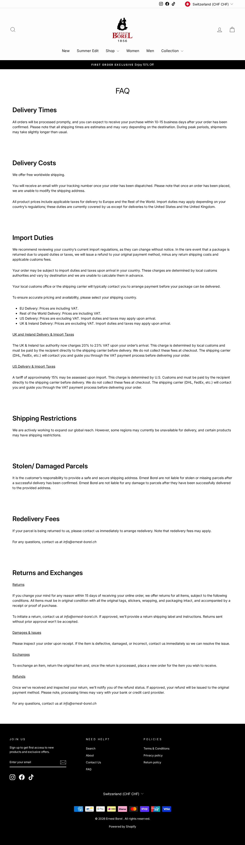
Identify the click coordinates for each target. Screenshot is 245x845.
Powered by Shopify (122, 826)
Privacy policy (153, 755)
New (66, 50)
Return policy (152, 762)
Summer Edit (88, 50)
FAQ (88, 769)
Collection (170, 50)
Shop (111, 50)
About (90, 755)
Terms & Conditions (156, 748)
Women (132, 50)
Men (150, 50)
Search (90, 748)
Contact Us (93, 762)
